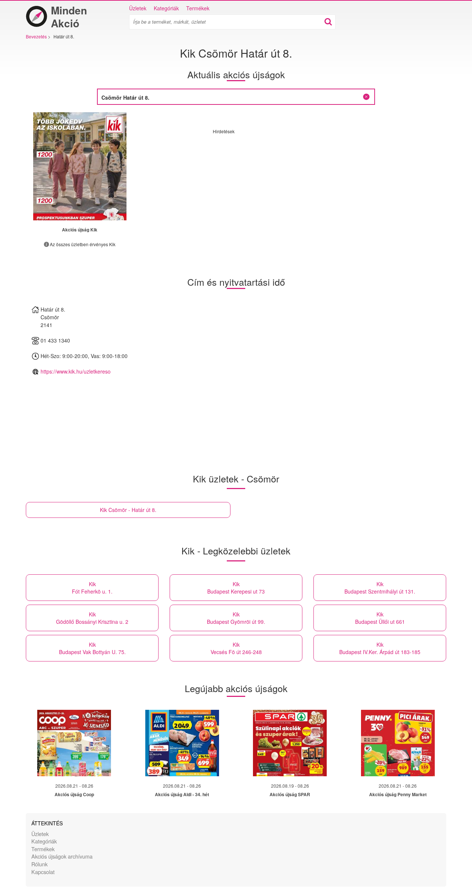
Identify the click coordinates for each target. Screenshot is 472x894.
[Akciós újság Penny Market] (398, 743)
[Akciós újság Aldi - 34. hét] (182, 743)
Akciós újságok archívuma (62, 856)
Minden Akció (69, 17)
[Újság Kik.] (79, 166)
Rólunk (39, 864)
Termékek (197, 8)
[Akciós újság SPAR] (290, 743)
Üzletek (137, 8)
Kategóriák (166, 8)
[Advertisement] (275, 186)
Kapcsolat (43, 872)
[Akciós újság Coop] (74, 743)
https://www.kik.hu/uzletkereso (76, 371)
